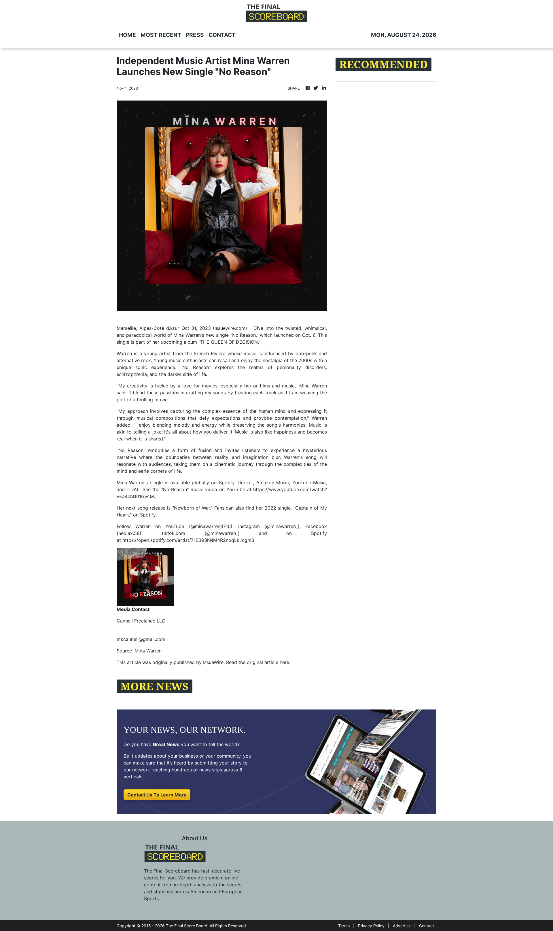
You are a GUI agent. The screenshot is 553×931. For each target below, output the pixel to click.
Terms (344, 925)
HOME (127, 34)
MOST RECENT (161, 34)
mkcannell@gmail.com (141, 639)
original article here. (268, 662)
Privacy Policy (371, 925)
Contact (426, 925)
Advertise (402, 925)
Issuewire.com (230, 328)
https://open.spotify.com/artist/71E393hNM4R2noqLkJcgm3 (188, 540)
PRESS (195, 34)
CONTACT (222, 34)
